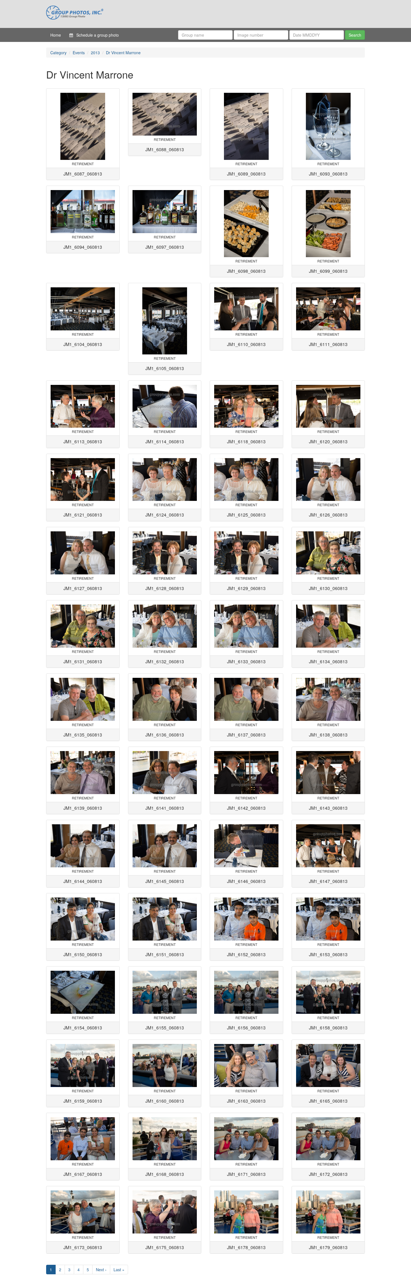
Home (55, 35)
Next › (101, 1269)
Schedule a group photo (96, 35)
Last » (119, 1269)
